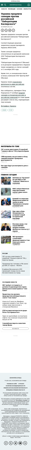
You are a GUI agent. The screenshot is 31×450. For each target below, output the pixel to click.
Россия (10, 110)
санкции (4, 110)
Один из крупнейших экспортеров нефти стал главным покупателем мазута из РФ (14, 317)
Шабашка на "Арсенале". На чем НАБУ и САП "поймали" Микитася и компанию (21, 180)
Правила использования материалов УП (15, 388)
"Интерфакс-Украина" (22, 400)
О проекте (21, 383)
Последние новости (9, 282)
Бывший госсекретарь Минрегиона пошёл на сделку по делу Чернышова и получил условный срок (21, 202)
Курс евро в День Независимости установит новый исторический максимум (19, 214)
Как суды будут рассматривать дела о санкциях (14, 166)
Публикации (11, 9)
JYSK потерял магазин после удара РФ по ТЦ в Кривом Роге (14, 311)
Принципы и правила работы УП (15, 390)
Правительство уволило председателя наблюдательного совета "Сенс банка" (14, 296)
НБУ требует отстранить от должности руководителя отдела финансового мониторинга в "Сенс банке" (14, 287)
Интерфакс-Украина (8, 106)
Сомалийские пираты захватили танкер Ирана (14, 324)
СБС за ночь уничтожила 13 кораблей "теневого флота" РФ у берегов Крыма (15, 150)
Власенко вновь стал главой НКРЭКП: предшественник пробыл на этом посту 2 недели (21, 227)
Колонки (19, 9)
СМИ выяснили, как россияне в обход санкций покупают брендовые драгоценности (14, 158)
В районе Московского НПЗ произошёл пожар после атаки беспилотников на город (13, 271)
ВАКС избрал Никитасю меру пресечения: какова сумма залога (21, 190)
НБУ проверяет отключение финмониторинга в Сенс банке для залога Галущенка (21, 240)
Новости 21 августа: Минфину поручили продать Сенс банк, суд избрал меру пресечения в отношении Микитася (14, 304)
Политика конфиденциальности (15, 385)
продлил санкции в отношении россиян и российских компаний (13, 95)
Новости (4, 9)
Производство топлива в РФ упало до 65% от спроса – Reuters (15, 265)
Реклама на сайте (12, 383)
